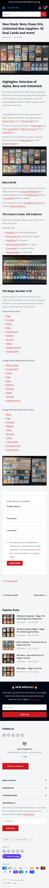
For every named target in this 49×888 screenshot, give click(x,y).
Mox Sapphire (26, 140)
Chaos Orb (6, 132)
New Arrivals (6, 37)
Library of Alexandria (29, 191)
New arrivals (12, 581)
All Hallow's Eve (32, 195)
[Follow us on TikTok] (22, 735)
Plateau (9, 343)
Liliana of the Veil (13, 236)
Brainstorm (10, 232)
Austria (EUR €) (22, 839)
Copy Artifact (12, 129)
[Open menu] (3, 8)
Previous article (11, 595)
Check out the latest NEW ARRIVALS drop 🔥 (24, 2)
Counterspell (11, 248)
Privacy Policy (34, 699)
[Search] (44, 14)
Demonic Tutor (8, 121)
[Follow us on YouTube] (17, 735)
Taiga (8, 316)
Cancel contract (15, 766)
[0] (44, 7)
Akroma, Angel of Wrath (16, 244)
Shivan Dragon (28, 121)
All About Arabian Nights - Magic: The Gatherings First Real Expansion (31, 630)
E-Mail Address (14, 506)
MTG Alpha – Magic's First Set (29, 668)
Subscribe (24, 714)
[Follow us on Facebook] (4, 735)
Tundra (9, 324)
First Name (12, 518)
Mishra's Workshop (17, 206)
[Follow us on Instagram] (13, 735)
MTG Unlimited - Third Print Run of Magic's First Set (31, 643)
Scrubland (10, 320)
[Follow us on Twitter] (8, 735)
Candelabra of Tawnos (33, 203)
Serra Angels (37, 125)
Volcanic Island (12, 351)
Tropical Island (12, 332)
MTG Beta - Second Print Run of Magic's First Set (30, 656)
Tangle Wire (11, 240)
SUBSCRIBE (15, 563)
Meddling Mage (12, 252)
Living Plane (9, 198)
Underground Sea (13, 347)
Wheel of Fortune (29, 129)
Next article (39, 595)
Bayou (8, 328)
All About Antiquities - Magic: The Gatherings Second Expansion (31, 617)
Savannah (10, 339)
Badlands (10, 335)
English (6, 839)
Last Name (12, 531)
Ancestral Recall (8, 143)
